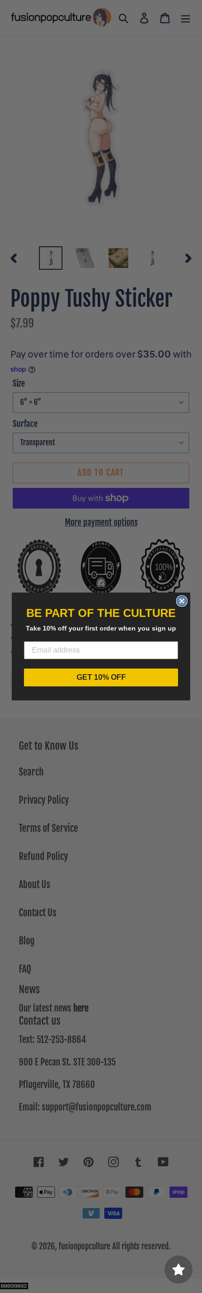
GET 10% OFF (101, 677)
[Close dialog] (181, 601)
